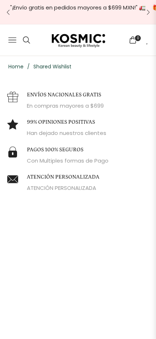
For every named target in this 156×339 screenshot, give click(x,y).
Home (16, 66)
